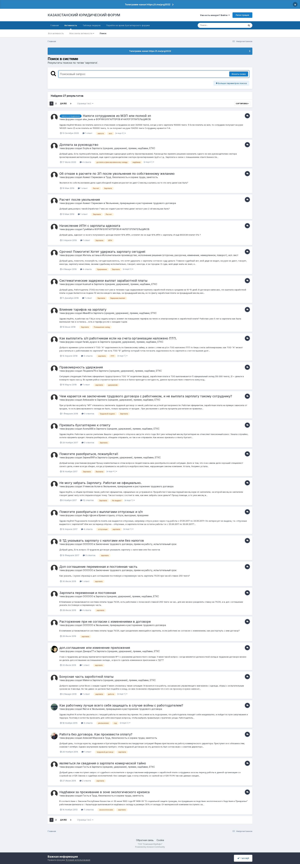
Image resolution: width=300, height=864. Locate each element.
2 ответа (86, 780)
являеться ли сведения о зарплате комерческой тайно (102, 763)
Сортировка (242, 103)
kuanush (87, 284)
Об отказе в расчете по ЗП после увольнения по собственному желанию (117, 173)
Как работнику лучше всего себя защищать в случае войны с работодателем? (121, 705)
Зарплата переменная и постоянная (87, 593)
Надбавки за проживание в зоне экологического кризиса (104, 792)
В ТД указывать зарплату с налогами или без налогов (101, 540)
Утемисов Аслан (92, 486)
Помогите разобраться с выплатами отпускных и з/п (101, 512)
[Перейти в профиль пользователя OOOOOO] (54, 542)
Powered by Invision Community (150, 847)
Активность (70, 25)
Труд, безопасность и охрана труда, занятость (132, 177)
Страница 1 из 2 (84, 103)
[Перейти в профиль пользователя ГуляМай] (54, 227)
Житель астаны (91, 255)
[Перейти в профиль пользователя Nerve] (54, 707)
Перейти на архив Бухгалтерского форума (128, 25)
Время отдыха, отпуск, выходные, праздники (123, 515)
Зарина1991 (89, 457)
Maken (86, 680)
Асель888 (88, 428)
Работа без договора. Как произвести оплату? (95, 734)
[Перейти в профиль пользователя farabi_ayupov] (54, 339)
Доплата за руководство (78, 145)
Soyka (86, 148)
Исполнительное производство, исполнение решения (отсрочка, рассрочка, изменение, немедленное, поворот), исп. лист (170, 255)
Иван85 (87, 313)
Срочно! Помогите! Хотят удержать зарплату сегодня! (102, 252)
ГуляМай (87, 229)
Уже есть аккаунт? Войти (214, 15)
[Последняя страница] (71, 104)
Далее (63, 103)
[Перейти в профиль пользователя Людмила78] (54, 368)
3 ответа (87, 356)
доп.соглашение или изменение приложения (94, 648)
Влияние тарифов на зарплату (82, 309)
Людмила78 (89, 370)
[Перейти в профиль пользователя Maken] (54, 678)
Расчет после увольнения (79, 199)
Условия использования (78, 860)
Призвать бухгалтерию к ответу (84, 425)
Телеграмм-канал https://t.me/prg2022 (147, 4)
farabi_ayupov (90, 342)
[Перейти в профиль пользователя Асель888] (54, 426)
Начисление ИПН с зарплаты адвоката (89, 226)
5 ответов (89, 413)
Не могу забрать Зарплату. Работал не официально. (100, 483)
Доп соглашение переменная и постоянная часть (98, 567)
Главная (54, 25)
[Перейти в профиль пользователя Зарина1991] (54, 455)
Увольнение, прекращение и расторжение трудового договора (141, 203)
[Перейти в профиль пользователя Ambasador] (54, 397)
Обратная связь (145, 840)
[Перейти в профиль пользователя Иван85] (54, 311)
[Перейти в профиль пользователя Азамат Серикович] (54, 175)
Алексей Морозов (92, 738)
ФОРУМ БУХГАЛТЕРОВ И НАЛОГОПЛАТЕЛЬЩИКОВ (123, 119)
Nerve (86, 709)
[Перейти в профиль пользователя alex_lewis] (54, 117)
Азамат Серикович (93, 177)
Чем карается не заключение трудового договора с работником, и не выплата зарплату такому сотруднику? (145, 396)
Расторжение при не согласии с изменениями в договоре (105, 621)
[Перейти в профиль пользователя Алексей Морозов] (54, 735)
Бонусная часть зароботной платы (86, 676)
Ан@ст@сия (89, 515)
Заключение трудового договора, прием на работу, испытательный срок (136, 544)
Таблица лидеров (92, 25)
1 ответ (88, 133)
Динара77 (88, 651)
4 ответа (86, 162)
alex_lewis (88, 119)
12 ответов (88, 500)
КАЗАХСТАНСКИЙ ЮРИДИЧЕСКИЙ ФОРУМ (84, 15)
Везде (238, 25)
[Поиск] (248, 25)
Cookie (160, 840)
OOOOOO (88, 544)
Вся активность (56, 33)
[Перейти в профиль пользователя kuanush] (54, 282)
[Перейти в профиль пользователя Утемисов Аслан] (54, 484)
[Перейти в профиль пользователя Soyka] (54, 146)
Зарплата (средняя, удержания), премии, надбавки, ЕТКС (123, 148)
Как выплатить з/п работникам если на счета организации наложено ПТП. (118, 338)
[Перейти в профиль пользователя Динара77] (54, 649)
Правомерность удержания (81, 367)
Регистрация (242, 15)
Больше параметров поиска (232, 83)
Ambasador (89, 399)
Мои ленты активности (81, 33)
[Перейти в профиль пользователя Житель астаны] (54, 253)
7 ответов (88, 809)
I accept (244, 858)
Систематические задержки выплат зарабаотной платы (103, 280)
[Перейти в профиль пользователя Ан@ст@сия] (54, 513)
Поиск (103, 33)
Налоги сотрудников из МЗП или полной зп (117, 116)
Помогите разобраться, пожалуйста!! (88, 454)
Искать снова (239, 74)
